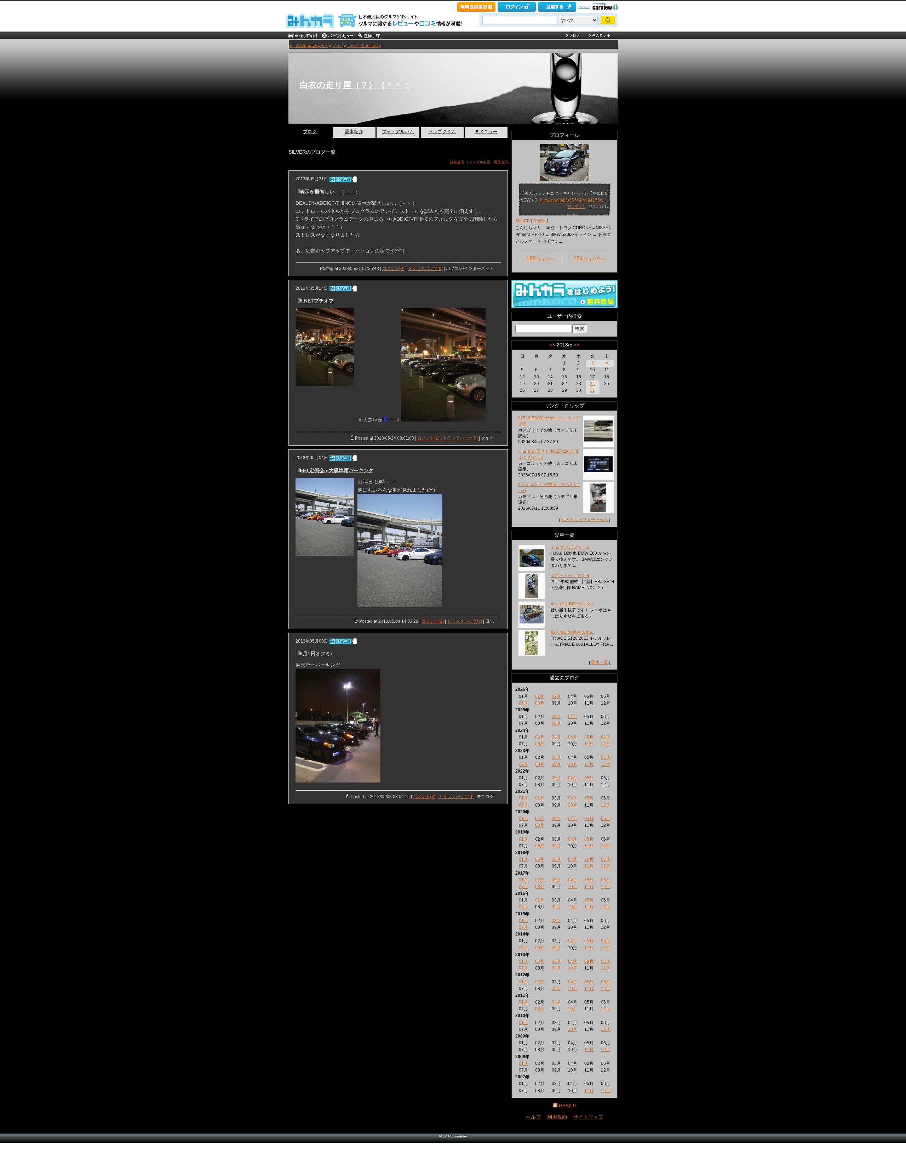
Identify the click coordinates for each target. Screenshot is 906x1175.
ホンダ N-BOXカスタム (573, 603)
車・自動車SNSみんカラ (308, 46)
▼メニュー (486, 131)
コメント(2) (428, 438)
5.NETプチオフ (317, 301)
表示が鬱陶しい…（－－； (329, 191)
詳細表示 (457, 162)
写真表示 (501, 162)
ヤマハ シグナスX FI (570, 575)
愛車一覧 (599, 662)
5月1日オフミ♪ (316, 653)
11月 (589, 743)
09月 (556, 723)
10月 (572, 764)
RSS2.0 (567, 1105)
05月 (589, 737)
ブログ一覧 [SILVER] (364, 46)
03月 (556, 696)
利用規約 (557, 1117)
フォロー (540, 258)
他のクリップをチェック (584, 519)
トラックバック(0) (425, 268)
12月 (605, 743)
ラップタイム (442, 131)
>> (576, 345)
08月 (539, 703)
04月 (572, 716)
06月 (605, 737)
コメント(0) (393, 268)
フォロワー (589, 258)
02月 (539, 696)
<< (552, 345)
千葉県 (539, 221)
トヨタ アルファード (570, 547)
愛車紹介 (354, 131)
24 (592, 383)
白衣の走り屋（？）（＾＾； (355, 85)
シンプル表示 (479, 162)
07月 (523, 703)
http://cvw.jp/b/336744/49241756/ (571, 200)
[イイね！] (340, 179)
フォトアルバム (398, 131)
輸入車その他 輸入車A (572, 632)
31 (592, 390)
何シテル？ (576, 207)
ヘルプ (584, 7)
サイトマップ (588, 1117)
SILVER (522, 221)
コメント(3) (433, 621)
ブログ (337, 46)
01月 (523, 798)
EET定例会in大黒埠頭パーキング (336, 470)
